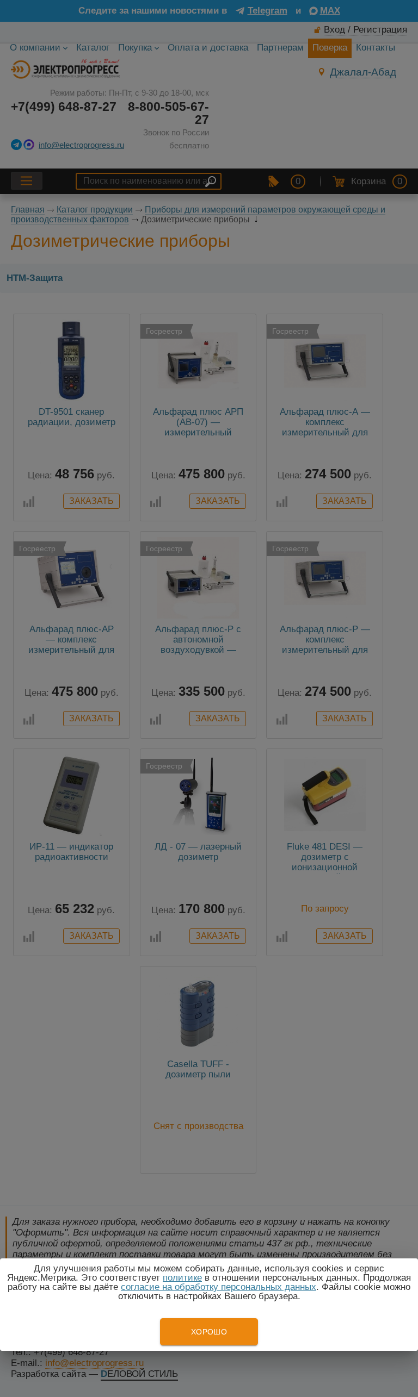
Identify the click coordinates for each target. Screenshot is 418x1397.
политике (182, 1278)
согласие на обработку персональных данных (218, 1287)
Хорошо (209, 1331)
